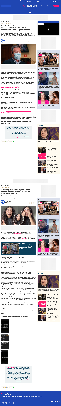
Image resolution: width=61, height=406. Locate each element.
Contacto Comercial (12, 396)
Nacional (4, 9)
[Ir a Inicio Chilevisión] (38, 1)
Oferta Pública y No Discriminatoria (35, 396)
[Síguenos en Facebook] (51, 1)
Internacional (9, 9)
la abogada (23, 238)
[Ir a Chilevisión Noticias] (30, 6)
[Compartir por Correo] (35, 42)
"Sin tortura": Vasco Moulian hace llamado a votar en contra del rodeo (48, 69)
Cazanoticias (21, 9)
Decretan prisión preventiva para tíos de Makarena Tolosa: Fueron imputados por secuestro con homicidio (52, 163)
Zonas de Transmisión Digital (22, 396)
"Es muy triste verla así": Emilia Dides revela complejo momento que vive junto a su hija (48, 106)
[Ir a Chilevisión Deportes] (28, 1)
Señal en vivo (56, 5)
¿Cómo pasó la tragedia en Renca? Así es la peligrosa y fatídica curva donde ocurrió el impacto (26, 246)
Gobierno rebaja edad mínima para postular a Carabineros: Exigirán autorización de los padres (53, 149)
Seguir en (3, 141)
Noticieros (30, 12)
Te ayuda (39, 9)
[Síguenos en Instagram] (53, 1)
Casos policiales (33, 9)
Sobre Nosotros (4, 396)
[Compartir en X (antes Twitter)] (31, 42)
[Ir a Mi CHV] (20, 1)
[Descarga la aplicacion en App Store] (10, 403)
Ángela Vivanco (17, 233)
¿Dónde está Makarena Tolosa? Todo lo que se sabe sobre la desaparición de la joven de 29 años (48, 143)
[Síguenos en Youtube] (57, 1)
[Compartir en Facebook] (27, 42)
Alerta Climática (49, 9)
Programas (43, 5)
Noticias (2, 21)
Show (44, 9)
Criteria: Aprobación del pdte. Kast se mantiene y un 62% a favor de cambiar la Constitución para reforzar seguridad (53, 170)
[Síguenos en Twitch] (59, 1)
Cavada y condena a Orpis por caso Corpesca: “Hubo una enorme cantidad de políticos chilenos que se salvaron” (17, 86)
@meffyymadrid (10, 367)
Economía (27, 9)
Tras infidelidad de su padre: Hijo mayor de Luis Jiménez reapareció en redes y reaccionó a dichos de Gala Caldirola (48, 87)
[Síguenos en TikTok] (55, 1)
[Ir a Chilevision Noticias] (30, 394)
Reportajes (16, 9)
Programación (49, 5)
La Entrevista (56, 9)
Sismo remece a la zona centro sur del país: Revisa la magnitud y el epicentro (52, 155)
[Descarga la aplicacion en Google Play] (4, 403)
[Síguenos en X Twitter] (49, 1)
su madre (26, 269)
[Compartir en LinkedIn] (33, 42)
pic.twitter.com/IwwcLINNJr (18, 134)
